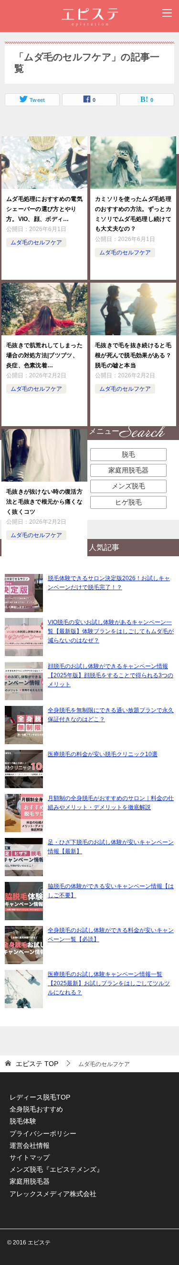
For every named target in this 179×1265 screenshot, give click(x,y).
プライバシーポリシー (43, 1133)
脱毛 (128, 454)
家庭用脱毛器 (128, 470)
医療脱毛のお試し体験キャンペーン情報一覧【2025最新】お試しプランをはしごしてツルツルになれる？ (109, 983)
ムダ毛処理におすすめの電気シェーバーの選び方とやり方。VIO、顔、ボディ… (44, 209)
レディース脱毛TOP (40, 1097)
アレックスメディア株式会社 (53, 1194)
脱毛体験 (23, 1121)
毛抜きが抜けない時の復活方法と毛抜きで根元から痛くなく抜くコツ (44, 501)
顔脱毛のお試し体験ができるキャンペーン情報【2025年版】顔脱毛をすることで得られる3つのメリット (110, 675)
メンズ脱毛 (128, 486)
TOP (37, 1063)
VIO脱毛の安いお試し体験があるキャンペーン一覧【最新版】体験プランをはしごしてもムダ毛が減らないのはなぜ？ (111, 631)
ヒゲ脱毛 (128, 502)
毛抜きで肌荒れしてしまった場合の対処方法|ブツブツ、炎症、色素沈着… (44, 355)
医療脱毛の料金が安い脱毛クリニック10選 (103, 754)
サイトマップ (30, 1157)
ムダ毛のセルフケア (36, 242)
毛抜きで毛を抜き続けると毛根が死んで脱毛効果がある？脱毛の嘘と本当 (133, 355)
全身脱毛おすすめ (36, 1109)
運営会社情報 (30, 1145)
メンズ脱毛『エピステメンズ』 (56, 1169)
